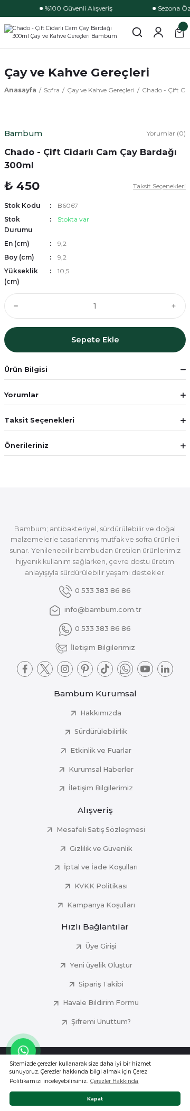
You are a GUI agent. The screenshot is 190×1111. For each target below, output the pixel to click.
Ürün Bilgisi (26, 369)
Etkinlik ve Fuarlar (100, 750)
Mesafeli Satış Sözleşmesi (100, 830)
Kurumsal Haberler (101, 769)
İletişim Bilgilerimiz (101, 788)
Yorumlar (21, 395)
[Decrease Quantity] (13, 306)
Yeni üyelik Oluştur (101, 965)
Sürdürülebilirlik (100, 731)
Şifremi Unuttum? (101, 1022)
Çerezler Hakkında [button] (114, 1081)
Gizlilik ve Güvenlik (101, 849)
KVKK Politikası (101, 886)
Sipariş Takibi (101, 984)
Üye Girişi (101, 946)
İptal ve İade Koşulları (101, 867)
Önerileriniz (26, 445)
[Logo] (63, 32)
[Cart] (179, 32)
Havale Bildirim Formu (101, 1003)
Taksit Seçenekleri (39, 420)
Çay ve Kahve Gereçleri (76, 72)
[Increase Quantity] (176, 306)
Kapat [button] (95, 1099)
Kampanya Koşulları (101, 905)
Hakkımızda (100, 713)
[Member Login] (158, 32)
